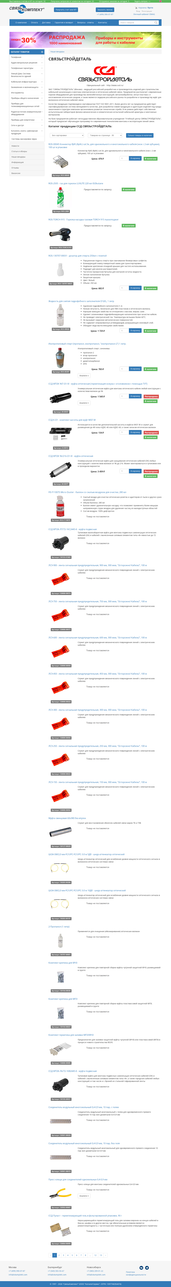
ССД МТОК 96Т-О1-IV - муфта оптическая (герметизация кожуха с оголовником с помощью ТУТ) (97, 383)
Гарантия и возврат (64, 22)
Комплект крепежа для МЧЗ (62, 962)
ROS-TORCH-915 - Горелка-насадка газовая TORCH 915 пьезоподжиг (83, 219)
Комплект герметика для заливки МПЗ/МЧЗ (71, 1034)
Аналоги (83, 375)
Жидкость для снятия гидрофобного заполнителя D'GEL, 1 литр (81, 301)
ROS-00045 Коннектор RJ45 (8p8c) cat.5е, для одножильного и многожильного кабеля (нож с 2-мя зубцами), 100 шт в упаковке (104, 146)
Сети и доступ (17, 125)
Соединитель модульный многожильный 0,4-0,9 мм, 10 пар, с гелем (83, 1107)
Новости (15, 146)
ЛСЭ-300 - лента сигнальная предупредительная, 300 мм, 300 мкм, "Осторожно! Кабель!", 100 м (97, 709)
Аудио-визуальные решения (24, 62)
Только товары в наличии (140, 135)
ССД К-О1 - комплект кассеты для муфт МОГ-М (72, 419)
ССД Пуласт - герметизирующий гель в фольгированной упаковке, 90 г (85, 1215)
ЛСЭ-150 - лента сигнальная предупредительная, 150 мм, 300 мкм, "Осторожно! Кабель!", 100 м (97, 782)
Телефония (16, 57)
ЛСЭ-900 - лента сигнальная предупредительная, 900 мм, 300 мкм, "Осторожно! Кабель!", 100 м (97, 565)
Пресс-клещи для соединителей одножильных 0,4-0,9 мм (77, 1179)
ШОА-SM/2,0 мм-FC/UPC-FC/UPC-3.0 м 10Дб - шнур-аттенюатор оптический (87, 890)
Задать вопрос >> (142, 1)
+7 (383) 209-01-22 (95, 1271)
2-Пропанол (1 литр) (58, 926)
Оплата (34, 22)
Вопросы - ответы (85, 22)
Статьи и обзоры (19, 151)
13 (101, 1255)
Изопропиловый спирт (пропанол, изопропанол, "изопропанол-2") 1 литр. (87, 343)
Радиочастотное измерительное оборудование (26, 113)
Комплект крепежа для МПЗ (62, 998)
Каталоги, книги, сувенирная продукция (24, 132)
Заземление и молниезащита (24, 87)
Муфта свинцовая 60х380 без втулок (67, 818)
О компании (21, 22)
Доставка (46, 22)
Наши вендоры (18, 157)
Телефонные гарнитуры (22, 68)
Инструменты (17, 92)
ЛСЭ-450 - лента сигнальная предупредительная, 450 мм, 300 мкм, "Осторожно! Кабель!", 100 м (97, 673)
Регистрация (147, 11)
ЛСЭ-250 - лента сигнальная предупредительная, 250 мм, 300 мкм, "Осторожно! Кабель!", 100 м (97, 746)
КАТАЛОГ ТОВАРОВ (20, 52)
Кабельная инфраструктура (24, 81)
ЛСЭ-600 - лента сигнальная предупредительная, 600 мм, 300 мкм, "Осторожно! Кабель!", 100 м (97, 637)
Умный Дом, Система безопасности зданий (21, 74)
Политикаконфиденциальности (136, 1273)
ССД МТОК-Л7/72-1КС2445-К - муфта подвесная (72, 529)
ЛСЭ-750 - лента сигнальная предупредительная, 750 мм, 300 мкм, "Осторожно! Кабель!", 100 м (97, 601)
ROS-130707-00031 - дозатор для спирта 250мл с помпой (77, 255)
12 (95, 1255)
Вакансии (15, 173)
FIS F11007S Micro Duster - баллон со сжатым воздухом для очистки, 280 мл (87, 492)
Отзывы (15, 167)
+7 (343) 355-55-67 (56, 1271)
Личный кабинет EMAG (144, 14)
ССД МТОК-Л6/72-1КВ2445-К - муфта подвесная (72, 1071)
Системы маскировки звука (24, 139)
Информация (17, 162)
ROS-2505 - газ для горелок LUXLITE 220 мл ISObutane (75, 183)
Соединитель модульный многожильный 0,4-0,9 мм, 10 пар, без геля (84, 1143)
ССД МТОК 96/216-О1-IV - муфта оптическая (70, 456)
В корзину (135, 158)
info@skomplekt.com (18, 1274)
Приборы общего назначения (25, 98)
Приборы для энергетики (22, 120)
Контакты (102, 22)
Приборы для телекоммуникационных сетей (25, 105)
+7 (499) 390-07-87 (105, 14)
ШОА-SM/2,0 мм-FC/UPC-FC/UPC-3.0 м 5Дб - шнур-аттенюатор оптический (86, 854)
